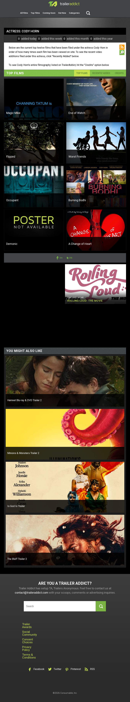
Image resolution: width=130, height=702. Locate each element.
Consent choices (27, 641)
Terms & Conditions (29, 656)
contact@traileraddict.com (31, 592)
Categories (74, 13)
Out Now (62, 13)
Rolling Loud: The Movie (85, 300)
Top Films (35, 13)
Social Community (29, 633)
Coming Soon (49, 13)
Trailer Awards (27, 626)
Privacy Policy (26, 648)
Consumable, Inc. (68, 693)
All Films (24, 13)
